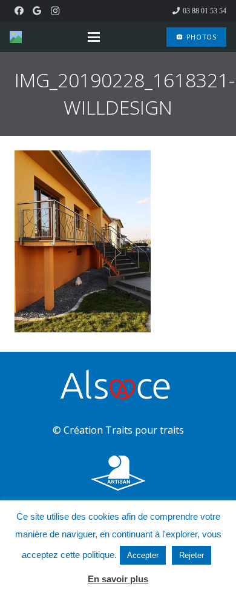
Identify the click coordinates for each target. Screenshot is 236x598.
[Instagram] (55, 11)
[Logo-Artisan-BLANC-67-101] (118, 473)
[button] (94, 37)
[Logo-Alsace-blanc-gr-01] (118, 386)
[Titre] (16, 37)
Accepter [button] (143, 555)
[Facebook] (19, 11)
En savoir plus (118, 579)
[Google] (37, 11)
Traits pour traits (144, 430)
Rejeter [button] (191, 555)
